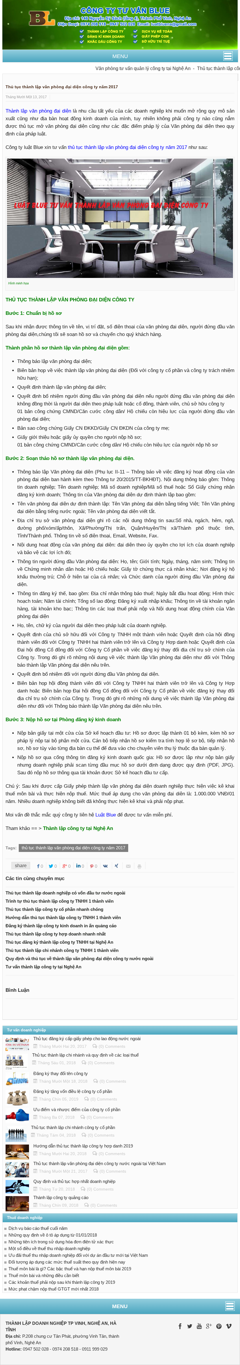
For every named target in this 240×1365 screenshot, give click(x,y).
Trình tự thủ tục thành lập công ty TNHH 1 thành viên (60, 901)
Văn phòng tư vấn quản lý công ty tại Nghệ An (130, 68)
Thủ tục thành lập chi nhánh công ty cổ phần (73, 1127)
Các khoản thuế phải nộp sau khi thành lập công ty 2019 (61, 1282)
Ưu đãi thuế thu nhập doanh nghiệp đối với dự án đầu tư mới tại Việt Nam (78, 1255)
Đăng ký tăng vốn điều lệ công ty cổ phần (72, 1091)
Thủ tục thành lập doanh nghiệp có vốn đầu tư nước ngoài (65, 892)
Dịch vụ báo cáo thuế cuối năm (38, 1228)
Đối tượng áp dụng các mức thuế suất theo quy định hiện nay (66, 1261)
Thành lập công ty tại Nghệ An (78, 828)
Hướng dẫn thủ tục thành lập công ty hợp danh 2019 (83, 1145)
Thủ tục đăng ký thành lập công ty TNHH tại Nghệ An (59, 942)
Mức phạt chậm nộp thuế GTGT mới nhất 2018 (53, 1288)
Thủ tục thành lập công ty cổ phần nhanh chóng (54, 909)
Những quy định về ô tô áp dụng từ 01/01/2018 (52, 1234)
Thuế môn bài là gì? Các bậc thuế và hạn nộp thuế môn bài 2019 (69, 1268)
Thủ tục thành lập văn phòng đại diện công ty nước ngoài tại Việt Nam (99, 1163)
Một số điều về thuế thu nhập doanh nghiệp (49, 1248)
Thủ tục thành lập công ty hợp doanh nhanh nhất (56, 933)
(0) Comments (112, 1046)
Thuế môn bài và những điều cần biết (43, 1275)
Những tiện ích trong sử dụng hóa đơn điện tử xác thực (61, 1241)
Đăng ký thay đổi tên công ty (60, 1073)
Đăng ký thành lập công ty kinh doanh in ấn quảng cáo (61, 925)
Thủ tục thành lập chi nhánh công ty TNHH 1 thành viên (62, 950)
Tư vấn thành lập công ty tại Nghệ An (43, 966)
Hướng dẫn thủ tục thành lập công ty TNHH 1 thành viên (63, 917)
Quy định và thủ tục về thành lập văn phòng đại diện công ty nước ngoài (79, 958)
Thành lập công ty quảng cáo (60, 1197)
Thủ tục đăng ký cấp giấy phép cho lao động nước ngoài (86, 1038)
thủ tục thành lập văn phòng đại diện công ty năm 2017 (73, 847)
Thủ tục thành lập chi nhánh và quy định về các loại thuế (85, 1054)
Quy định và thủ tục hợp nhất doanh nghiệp (74, 1181)
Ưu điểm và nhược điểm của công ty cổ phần (76, 1109)
